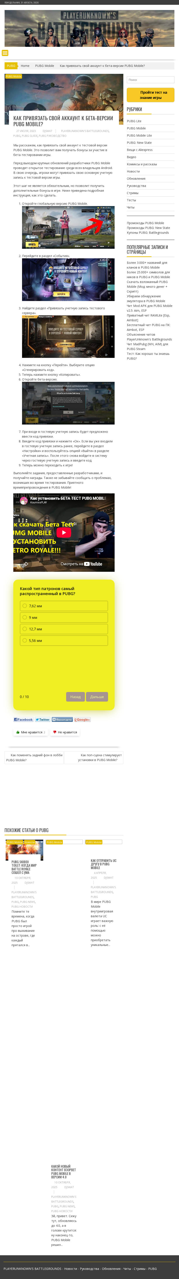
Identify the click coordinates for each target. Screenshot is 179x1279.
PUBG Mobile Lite (139, 135)
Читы (130, 207)
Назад (75, 696)
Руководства (136, 186)
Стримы (132, 193)
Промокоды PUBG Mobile (145, 223)
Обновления (136, 178)
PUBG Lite (134, 121)
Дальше (97, 696)
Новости (30, 842)
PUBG (17, 136)
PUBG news (27, 902)
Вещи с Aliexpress (140, 150)
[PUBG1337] (89, 46)
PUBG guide (30, 136)
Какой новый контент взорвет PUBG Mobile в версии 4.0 (63, 1171)
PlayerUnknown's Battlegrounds (85, 131)
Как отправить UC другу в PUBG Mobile (103, 864)
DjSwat (47, 131)
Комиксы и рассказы (142, 164)
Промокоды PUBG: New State (148, 228)
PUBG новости (22, 906)
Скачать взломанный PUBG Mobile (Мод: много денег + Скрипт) (147, 286)
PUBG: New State (139, 142)
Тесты (131, 200)
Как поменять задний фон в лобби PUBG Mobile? (34, 757)
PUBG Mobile (13, 76)
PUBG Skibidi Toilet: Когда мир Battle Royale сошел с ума (24, 867)
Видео (131, 157)
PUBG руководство (53, 136)
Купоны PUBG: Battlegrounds (148, 232)
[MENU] (5, 53)
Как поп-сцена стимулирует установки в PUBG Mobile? (100, 757)
